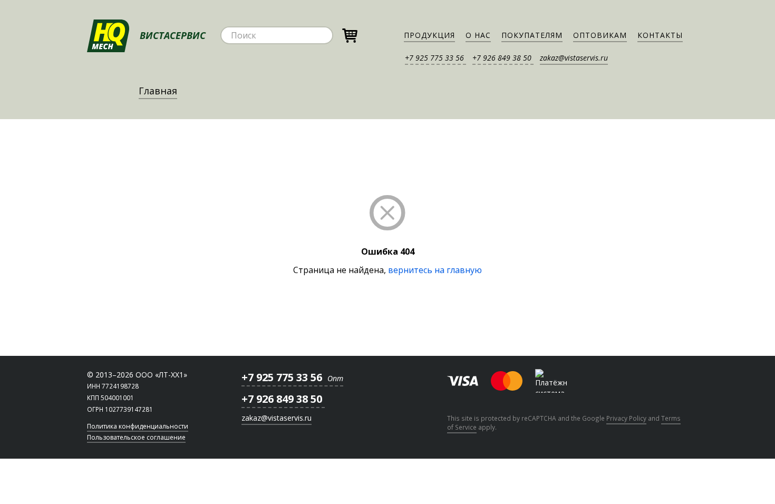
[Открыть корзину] (349, 34)
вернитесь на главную (435, 270)
